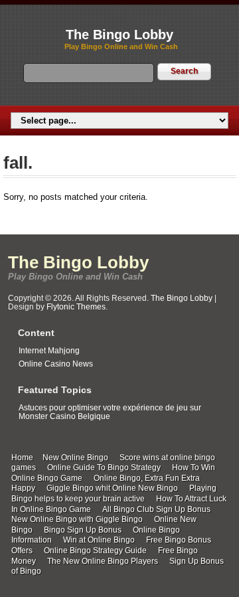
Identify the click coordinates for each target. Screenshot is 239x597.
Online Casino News (56, 364)
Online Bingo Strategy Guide (95, 550)
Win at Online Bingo (99, 540)
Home (22, 457)
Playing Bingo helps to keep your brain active (113, 493)
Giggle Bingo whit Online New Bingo (112, 488)
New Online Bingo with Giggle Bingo (77, 519)
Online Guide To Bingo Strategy (104, 467)
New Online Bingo (75, 457)
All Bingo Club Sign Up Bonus (156, 509)
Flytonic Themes (76, 306)
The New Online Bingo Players (102, 561)
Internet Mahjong (49, 350)
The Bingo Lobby (119, 34)
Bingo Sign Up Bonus (82, 530)
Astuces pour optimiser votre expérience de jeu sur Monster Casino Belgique (110, 412)
